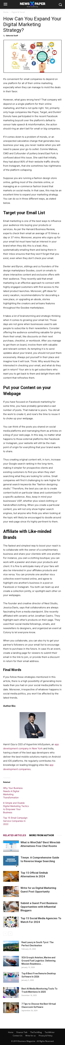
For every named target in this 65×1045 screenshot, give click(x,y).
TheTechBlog (36, 1032)
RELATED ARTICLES (14, 835)
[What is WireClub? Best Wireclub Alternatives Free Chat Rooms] (11, 846)
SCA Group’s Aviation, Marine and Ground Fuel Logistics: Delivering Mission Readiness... (38, 960)
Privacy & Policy (45, 1035)
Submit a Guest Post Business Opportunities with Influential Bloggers (39, 907)
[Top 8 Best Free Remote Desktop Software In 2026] (11, 977)
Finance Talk (21, 1032)
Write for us (30, 1035)
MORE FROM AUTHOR (41, 835)
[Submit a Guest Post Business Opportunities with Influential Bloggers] (11, 906)
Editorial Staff (12, 35)
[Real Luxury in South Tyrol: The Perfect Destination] (11, 946)
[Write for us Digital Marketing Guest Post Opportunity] (11, 891)
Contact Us (17, 1035)
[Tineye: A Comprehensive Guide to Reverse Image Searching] (11, 861)
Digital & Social (18, 12)
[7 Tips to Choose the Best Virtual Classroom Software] (11, 1007)
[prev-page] (5, 934)
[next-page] (10, 934)
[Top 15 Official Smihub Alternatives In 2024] (11, 876)
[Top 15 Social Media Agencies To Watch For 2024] (11, 922)
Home (6, 12)
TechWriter (50, 1032)
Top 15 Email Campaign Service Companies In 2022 (15, 820)
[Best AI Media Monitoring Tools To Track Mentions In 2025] (11, 992)
